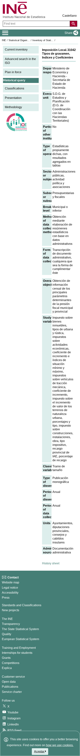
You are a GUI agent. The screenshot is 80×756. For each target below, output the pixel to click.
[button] (70, 33)
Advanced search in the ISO (20, 60)
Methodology (13, 107)
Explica (7, 668)
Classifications (14, 88)
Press (5, 597)
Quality (6, 634)
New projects (10, 610)
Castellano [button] (69, 15)
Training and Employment (19, 647)
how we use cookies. (59, 745)
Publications (10, 686)
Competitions (10, 663)
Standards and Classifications (21, 605)
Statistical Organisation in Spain (26, 40)
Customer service (13, 676)
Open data (9, 681)
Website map (10, 582)
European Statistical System (20, 639)
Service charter (12, 691)
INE (4, 40)
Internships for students (17, 652)
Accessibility (10, 592)
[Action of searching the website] (73, 24)
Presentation (13, 97)
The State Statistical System (20, 629)
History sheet (50, 563)
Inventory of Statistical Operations (50, 40)
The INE (7, 618)
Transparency (11, 623)
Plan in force (13, 72)
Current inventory (16, 49)
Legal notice (10, 587)
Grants (6, 657)
